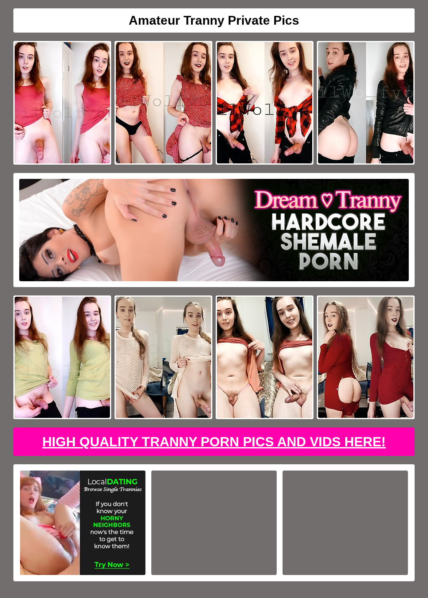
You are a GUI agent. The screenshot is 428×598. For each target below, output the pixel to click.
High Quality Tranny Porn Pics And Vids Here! (214, 441)
